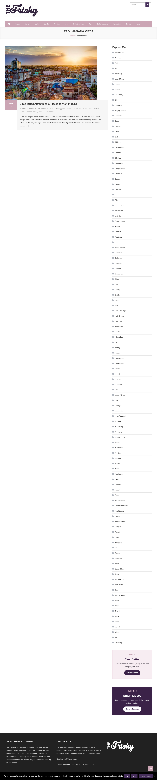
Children (118, 142)
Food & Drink (120, 247)
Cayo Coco (77, 109)
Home (17, 24)
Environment (120, 221)
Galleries (118, 258)
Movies (57, 24)
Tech (117, 574)
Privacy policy (146, 776)
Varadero (50, 112)
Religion (118, 527)
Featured (118, 237)
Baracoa (67, 109)
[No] (154, 776)
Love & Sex (119, 411)
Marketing (119, 427)
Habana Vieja (31, 112)
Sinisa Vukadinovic (29, 109)
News (27, 24)
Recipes (118, 516)
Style (90, 24)
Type (117, 616)
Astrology (118, 74)
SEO (117, 537)
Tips (116, 590)
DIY (116, 200)
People (117, 490)
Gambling (119, 263)
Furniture (118, 253)
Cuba (22, 112)
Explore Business (132, 709)
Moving (118, 458)
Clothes (118, 158)
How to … (119, 369)
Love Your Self (120, 416)
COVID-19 (119, 174)
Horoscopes (119, 358)
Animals (118, 58)
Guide (117, 295)
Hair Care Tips (120, 311)
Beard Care (119, 79)
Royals (128, 24)
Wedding (118, 643)
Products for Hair (121, 506)
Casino (117, 126)
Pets (116, 495)
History (117, 342)
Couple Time (120, 168)
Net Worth (119, 474)
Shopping (118, 543)
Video (117, 632)
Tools (117, 600)
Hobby (117, 348)
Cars (117, 121)
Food (117, 242)
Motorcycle (119, 448)
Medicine (118, 432)
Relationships (78, 24)
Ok (127, 776)
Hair (116, 305)
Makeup (118, 421)
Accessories (119, 53)
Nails (117, 469)
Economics (119, 205)
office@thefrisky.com (69, 759)
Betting (117, 89)
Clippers (118, 153)
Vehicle (118, 627)
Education (119, 211)
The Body (119, 585)
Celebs (46, 24)
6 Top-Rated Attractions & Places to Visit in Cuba (48, 104)
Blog (116, 100)
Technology (119, 579)
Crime (117, 179)
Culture (118, 190)
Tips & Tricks (120, 595)
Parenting (117, 24)
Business (118, 105)
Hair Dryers (119, 316)
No (134, 776)
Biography (119, 95)
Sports (117, 553)
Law (116, 390)
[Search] (147, 4)
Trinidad (41, 112)
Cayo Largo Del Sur (91, 109)
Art (116, 68)
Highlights (119, 337)
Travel (138, 24)
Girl (116, 284)
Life (116, 400)
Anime (117, 63)
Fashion (118, 232)
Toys (117, 606)
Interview (118, 384)
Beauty (117, 84)
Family (117, 226)
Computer (119, 163)
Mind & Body (120, 437)
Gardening (119, 274)
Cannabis (118, 116)
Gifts (117, 279)
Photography (120, 500)
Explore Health (132, 673)
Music (117, 463)
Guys (117, 300)
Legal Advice (120, 395)
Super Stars (119, 569)
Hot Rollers (119, 363)
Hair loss (118, 321)
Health (36, 24)
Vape (117, 622)
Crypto (117, 184)
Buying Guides (120, 110)
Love (66, 24)
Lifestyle (118, 406)
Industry (118, 374)
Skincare (118, 548)
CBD (117, 132)
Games (118, 269)
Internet (118, 379)
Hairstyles (119, 327)
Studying (118, 558)
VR (116, 637)
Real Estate (119, 511)
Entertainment (102, 24)
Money (117, 442)
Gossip (117, 290)
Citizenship (119, 147)
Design (117, 195)
